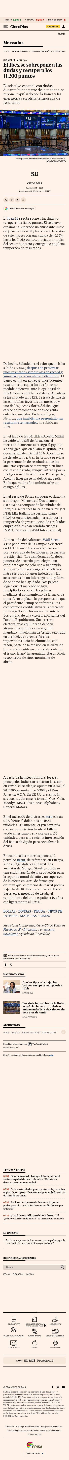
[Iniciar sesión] (63, 26)
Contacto (10, 1427)
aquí (51, 1055)
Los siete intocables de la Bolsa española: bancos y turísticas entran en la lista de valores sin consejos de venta (43, 1008)
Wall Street (51, 540)
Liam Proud (27, 993)
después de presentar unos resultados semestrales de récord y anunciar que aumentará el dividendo (33, 372)
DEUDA (39, 911)
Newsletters (55, 1430)
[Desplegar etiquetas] (63, 1032)
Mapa (42, 1430)
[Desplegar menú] (5, 27)
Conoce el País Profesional (34, 1360)
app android (55, 1348)
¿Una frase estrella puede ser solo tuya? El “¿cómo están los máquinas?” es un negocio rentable (33, 1217)
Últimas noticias (14, 1170)
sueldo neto (55, 1324)
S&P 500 (29, 20)
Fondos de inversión (40, 51)
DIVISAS (24, 911)
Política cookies (32, 1427)
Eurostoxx (18, 1274)
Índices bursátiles (31, 1032)
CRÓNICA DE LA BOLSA (14, 60)
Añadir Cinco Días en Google (21, 208)
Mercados (13, 43)
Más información (10, 1047)
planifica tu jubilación (14, 1336)
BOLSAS (9, 911)
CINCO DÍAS (34, 183)
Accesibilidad (33, 1430)
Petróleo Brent (55, 20)
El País (61, 34)
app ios (34, 1348)
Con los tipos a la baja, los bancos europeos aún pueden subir (42, 985)
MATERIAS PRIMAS (35, 916)
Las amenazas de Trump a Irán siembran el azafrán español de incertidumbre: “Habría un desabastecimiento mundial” (31, 1179)
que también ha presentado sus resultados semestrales (33, 420)
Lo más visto (10, 1233)
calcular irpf (14, 1324)
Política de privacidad (17, 1430)
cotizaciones (14, 1348)
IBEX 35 (16, 1032)
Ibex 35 (8, 20)
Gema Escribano (30, 1017)
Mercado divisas (20, 51)
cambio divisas (34, 1336)
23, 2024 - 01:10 (34, 188)
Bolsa (7, 51)
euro (49, 817)
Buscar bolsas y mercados (19, 1258)
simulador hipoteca (34, 1324)
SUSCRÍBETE (52, 27)
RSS (48, 1430)
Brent (21, 860)
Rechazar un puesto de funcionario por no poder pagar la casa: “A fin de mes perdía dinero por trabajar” (33, 1205)
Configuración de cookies (51, 1427)
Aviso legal (19, 1427)
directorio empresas (55, 1336)
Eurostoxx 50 (49, 1032)
